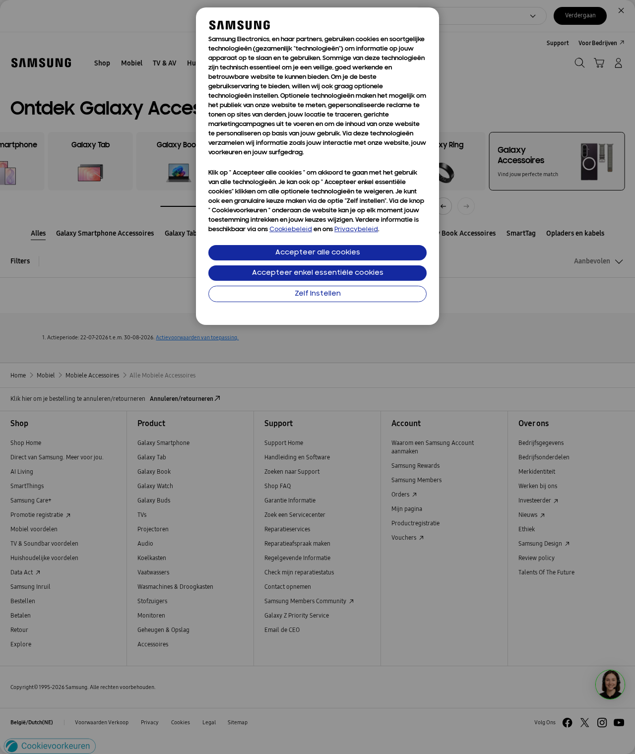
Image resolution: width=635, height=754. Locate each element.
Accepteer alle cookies (317, 252)
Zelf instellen (318, 294)
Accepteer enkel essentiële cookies (317, 273)
